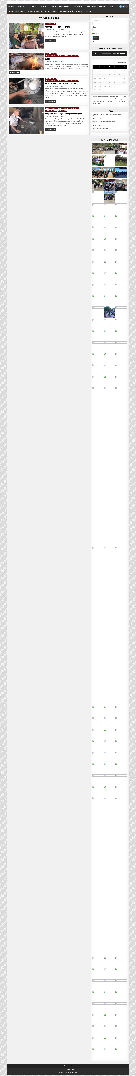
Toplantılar (102, 6)
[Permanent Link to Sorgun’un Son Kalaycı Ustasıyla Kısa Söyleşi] (26, 120)
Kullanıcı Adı (96, 20)
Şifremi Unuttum (98, 42)
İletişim (112, 6)
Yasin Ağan (63, 111)
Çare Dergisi (96, 118)
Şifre (94, 27)
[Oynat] (95, 53)
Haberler (88, 11)
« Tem (94, 90)
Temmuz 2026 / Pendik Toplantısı (103, 121)
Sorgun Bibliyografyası (35, 11)
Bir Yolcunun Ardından (100, 128)
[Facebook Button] (123, 6)
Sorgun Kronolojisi (51, 11)
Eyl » (99, 90)
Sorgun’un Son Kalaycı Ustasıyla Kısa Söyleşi (63, 113)
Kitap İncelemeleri (64, 6)
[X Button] (120, 6)
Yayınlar (53, 6)
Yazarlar (43, 6)
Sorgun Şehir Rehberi (66, 11)
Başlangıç (11, 6)
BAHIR (47, 59)
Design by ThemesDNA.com (68, 1073)
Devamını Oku (51, 40)
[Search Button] (126, 6)
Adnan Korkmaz (52, 54)
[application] (109, 53)
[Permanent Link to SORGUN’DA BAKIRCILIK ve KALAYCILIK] (26, 91)
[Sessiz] (118, 53)
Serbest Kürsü (91, 6)
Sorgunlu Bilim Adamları (16, 11)
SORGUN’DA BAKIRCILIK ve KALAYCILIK (61, 83)
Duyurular (79, 11)
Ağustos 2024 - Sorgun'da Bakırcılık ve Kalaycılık (63, 56)
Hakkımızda (21, 6)
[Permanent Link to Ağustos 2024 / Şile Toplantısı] (26, 36)
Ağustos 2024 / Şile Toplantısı (57, 26)
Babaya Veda (96, 125)
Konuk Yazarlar (77, 6)
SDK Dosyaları (31, 6)
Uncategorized (52, 111)
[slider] (123, 53)
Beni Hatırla (98, 33)
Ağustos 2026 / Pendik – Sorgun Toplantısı (106, 115)
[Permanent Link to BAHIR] (26, 61)
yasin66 (49, 29)
